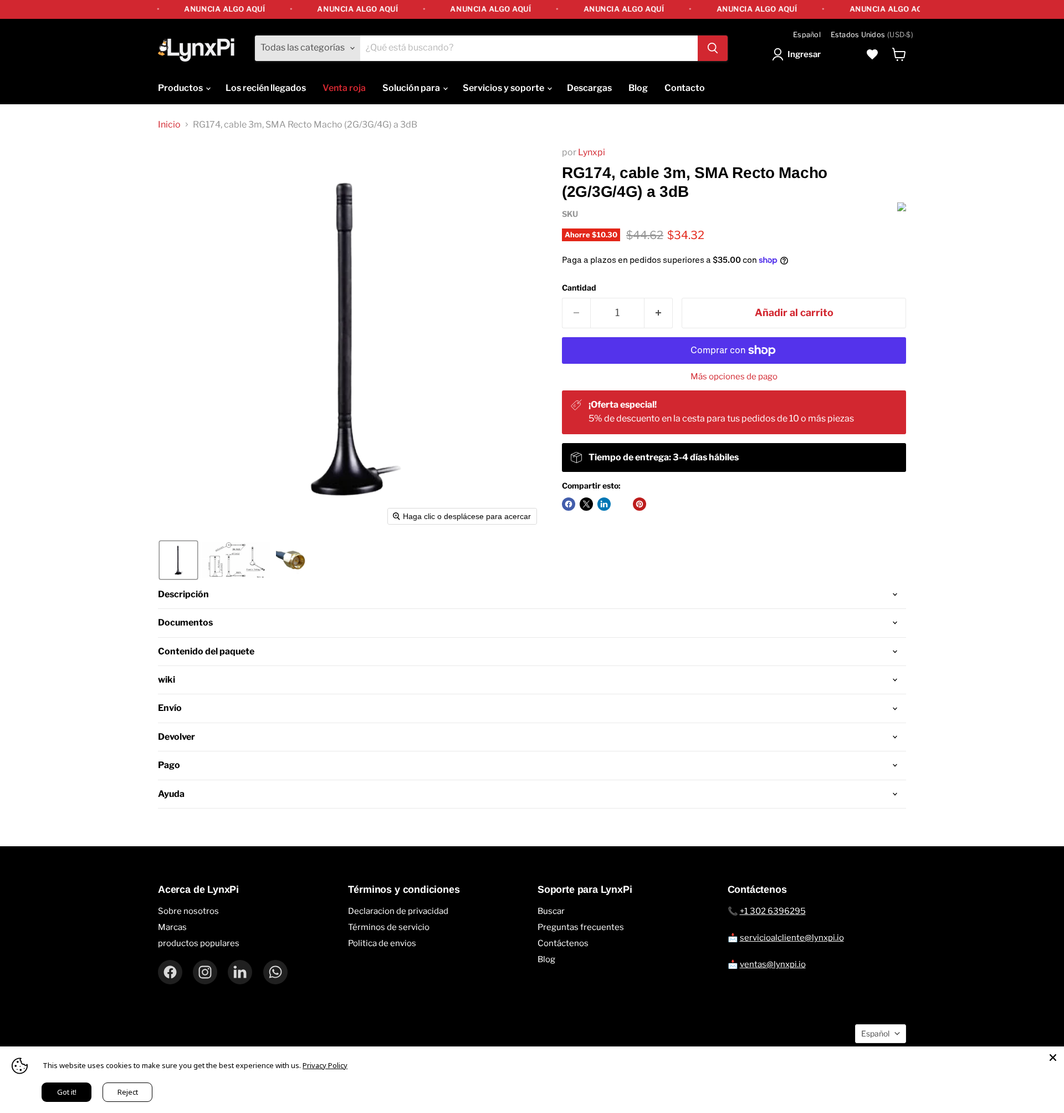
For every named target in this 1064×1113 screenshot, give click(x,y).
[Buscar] (713, 48)
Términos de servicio (388, 927)
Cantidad (579, 287)
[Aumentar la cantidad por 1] (658, 313)
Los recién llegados (266, 88)
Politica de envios (382, 943)
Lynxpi (591, 152)
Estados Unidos (872, 35)
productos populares (198, 943)
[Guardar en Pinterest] (639, 504)
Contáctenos (563, 943)
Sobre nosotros (188, 911)
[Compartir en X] (586, 504)
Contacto (684, 88)
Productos (181, 88)
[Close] (1052, 1057)
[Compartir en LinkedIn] (604, 504)
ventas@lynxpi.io (773, 964)
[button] (798, 54)
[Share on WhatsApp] (621, 504)
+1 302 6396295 (773, 911)
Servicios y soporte (504, 88)
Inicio (169, 125)
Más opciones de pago (733, 377)
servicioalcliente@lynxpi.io (792, 938)
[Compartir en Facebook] (568, 504)
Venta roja (344, 88)
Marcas (172, 927)
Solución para (412, 88)
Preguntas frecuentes (581, 927)
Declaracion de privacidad (398, 911)
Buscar (551, 911)
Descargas (589, 88)
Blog (638, 88)
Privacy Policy (325, 1065)
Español (807, 35)
